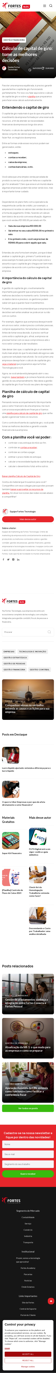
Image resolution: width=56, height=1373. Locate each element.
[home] (16, 6)
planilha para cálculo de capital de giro (24, 413)
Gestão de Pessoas (14, 663)
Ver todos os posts (28, 1108)
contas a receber (28, 447)
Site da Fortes (28, 1302)
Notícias (28, 1280)
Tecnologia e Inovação (32, 651)
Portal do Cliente (28, 1315)
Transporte (28, 1242)
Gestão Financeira (14, 40)
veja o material (9, 364)
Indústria (28, 1236)
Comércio (28, 1230)
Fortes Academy (28, 1268)
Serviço (28, 1223)
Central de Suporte (28, 1308)
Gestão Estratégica (15, 657)
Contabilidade (28, 1217)
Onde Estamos (28, 1287)
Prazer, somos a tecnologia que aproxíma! (28, 1260)
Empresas (9, 651)
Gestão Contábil (39, 669)
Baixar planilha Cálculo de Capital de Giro (21, 476)
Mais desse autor (28, 519)
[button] (45, 6)
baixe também (17, 377)
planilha (31, 96)
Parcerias (28, 1274)
